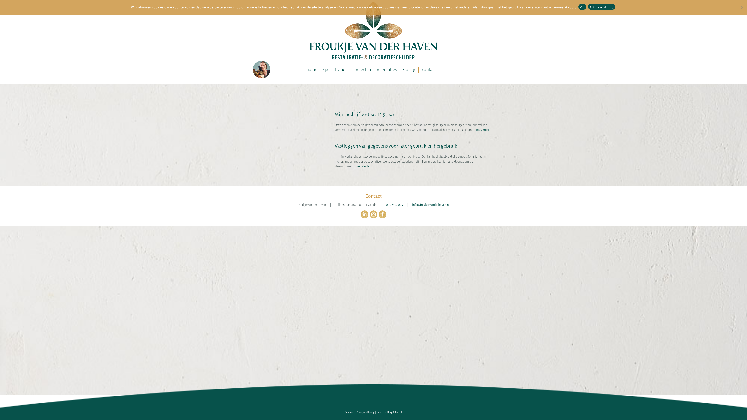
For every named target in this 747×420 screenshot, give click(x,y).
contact (429, 69)
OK (582, 7)
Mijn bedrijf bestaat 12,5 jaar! (365, 114)
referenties (387, 69)
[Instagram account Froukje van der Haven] (373, 217)
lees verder (482, 129)
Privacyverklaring (365, 412)
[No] (742, 7)
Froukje (409, 69)
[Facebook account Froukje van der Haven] (382, 217)
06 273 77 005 (394, 204)
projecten (362, 69)
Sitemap (349, 412)
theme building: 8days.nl (389, 412)
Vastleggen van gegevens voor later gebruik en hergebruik (396, 146)
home (311, 69)
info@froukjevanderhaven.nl (431, 204)
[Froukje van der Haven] (373, 32)
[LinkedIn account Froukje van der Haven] (364, 217)
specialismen (335, 69)
